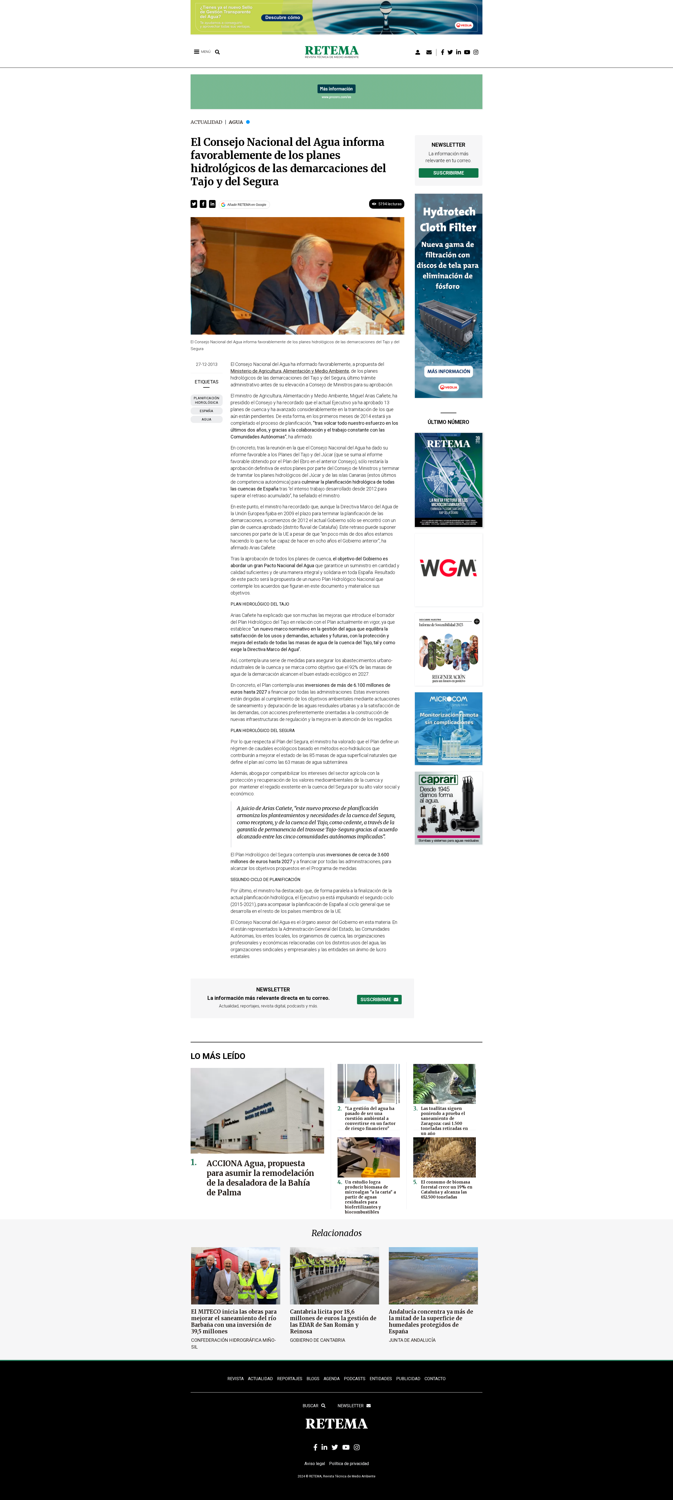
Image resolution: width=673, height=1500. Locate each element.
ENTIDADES (381, 1378)
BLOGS (313, 1378)
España (206, 411)
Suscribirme (448, 173)
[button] (194, 204)
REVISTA (235, 1378)
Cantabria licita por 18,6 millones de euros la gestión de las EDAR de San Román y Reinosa (333, 1321)
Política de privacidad (349, 1463)
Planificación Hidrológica (207, 400)
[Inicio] (334, 52)
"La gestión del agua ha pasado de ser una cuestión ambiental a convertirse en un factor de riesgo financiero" (370, 1118)
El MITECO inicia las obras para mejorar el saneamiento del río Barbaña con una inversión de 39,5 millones (234, 1321)
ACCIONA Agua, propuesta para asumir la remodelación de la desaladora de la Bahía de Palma (260, 1178)
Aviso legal (314, 1463)
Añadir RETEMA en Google (246, 205)
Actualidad (206, 122)
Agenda (332, 1378)
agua (207, 419)
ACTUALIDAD (260, 1378)
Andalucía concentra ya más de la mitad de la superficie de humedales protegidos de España (431, 1321)
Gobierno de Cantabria (317, 1340)
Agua (236, 122)
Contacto (435, 1378)
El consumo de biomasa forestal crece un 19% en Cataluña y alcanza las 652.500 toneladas (446, 1190)
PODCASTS (354, 1378)
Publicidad (408, 1378)
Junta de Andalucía (412, 1340)
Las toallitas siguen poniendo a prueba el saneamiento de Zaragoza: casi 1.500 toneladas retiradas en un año (444, 1121)
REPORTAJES (289, 1378)
